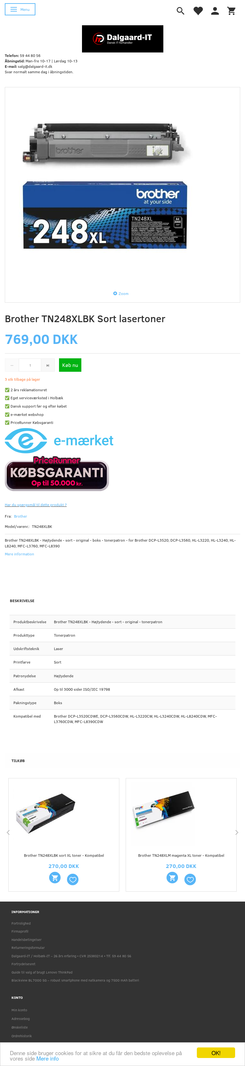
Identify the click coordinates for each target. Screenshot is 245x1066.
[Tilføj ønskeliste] (72, 879)
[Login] (215, 10)
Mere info (47, 1058)
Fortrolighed (21, 923)
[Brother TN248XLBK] (122, 186)
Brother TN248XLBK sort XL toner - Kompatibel (64, 855)
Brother (20, 516)
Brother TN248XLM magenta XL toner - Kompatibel (181, 855)
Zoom (124, 293)
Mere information (19, 553)
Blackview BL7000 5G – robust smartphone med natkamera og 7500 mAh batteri (75, 980)
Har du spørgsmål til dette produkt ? (36, 504)
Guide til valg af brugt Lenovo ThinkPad (41, 972)
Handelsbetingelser (26, 939)
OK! (216, 1053)
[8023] (55, 877)
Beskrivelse (22, 600)
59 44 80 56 (30, 55)
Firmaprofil (19, 931)
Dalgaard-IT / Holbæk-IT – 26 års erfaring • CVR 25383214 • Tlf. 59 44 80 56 (71, 955)
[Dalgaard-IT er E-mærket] (59, 440)
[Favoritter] (198, 10)
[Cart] (231, 10)
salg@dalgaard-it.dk (35, 66)
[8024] (172, 877)
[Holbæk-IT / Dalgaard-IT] (122, 38)
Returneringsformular (28, 947)
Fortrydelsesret (23, 963)
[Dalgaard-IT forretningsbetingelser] (116, 472)
